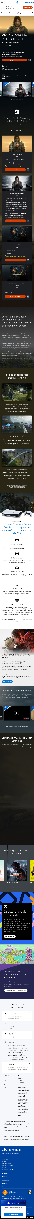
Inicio (3, 1153)
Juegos (7, 1153)
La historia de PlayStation (8, 1169)
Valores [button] (4, 1176)
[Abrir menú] (2, 2)
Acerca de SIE (5, 1159)
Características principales (16, 13)
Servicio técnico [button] (6, 1180)
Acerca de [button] (5, 1157)
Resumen (4, 13)
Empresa (4, 1167)
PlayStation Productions (7, 1165)
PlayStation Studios (6, 1163)
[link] (17, 872)
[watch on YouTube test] (27, 95)
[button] (11, 69)
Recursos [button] (4, 1183)
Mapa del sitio (29, 1212)
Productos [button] (5, 1173)
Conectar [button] (4, 1187)
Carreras (4, 1161)
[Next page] (32, 13)
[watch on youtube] (26, 718)
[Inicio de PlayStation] (17, 2)
